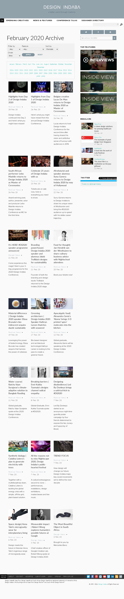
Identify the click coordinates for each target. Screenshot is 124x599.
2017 (55, 70)
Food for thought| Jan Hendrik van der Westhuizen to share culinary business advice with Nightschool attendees (62, 253)
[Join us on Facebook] (98, 32)
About (11, 576)
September (53, 64)
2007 (41, 73)
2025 (16, 70)
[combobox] (106, 24)
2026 (12, 70)
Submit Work (40, 576)
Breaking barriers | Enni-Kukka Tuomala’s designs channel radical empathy (40, 387)
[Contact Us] (120, 576)
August (46, 64)
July (41, 64)
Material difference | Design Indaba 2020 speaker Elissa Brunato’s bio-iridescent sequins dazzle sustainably (17, 320)
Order (10, 52)
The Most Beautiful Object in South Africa (63, 526)
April (29, 64)
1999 (38, 76)
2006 (45, 73)
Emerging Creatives (17, 20)
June (37, 64)
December (40, 67)
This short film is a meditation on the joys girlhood (102, 163)
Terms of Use (68, 576)
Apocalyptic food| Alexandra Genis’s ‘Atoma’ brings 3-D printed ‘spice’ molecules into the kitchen (62, 320)
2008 (36, 73)
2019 (45, 70)
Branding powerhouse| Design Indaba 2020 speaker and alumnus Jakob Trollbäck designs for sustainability (40, 253)
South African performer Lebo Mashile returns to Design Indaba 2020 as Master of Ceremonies (18, 178)
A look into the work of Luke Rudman (103, 151)
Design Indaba (103, 584)
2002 (65, 73)
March (25, 64)
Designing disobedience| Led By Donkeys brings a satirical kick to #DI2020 (63, 387)
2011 (21, 73)
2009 (31, 73)
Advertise (29, 576)
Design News (14, 255)
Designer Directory (93, 20)
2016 (60, 70)
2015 (65, 70)
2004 (55, 73)
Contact (19, 576)
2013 (12, 73)
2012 (16, 73)
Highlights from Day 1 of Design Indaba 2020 (40, 99)
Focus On (97, 137)
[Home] (62, 8)
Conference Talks (67, 20)
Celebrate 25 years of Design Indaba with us (40, 173)
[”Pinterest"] (110, 32)
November (68, 64)
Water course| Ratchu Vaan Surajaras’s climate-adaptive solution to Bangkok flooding (17, 387)
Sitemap (58, 576)
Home (2, 20)
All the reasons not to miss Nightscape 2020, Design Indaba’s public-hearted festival (40, 461)
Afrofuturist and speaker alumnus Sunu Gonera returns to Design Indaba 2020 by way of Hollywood (63, 178)
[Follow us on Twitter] (86, 32)
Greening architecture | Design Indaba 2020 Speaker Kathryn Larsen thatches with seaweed (40, 320)
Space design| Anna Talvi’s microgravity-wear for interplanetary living (17, 528)
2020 (41, 70)
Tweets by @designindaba (91, 184)
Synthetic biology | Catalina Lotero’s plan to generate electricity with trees (17, 461)
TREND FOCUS (61, 455)
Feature (25, 46)
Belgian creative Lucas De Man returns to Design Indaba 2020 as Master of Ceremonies (62, 104)
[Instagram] (100, 576)
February (19, 64)
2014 (70, 70)
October (61, 64)
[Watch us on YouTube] (104, 576)
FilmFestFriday (99, 159)
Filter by (11, 46)
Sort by (49, 46)
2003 (60, 73)
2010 (26, 73)
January (12, 64)
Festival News (14, 106)
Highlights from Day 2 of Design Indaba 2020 (18, 99)
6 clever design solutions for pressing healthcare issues (103, 128)
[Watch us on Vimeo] (108, 576)
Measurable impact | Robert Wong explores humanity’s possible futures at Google (40, 529)
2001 (70, 73)
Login (50, 576)
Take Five (97, 124)
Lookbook (98, 148)
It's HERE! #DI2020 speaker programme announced (18, 247)
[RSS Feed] (116, 576)
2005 (50, 73)
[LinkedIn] (112, 576)
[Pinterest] (96, 576)
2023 (26, 70)
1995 (43, 76)
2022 (31, 70)
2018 (50, 70)
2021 (36, 70)
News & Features (42, 20)
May (33, 64)
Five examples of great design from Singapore (102, 140)
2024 (21, 70)
